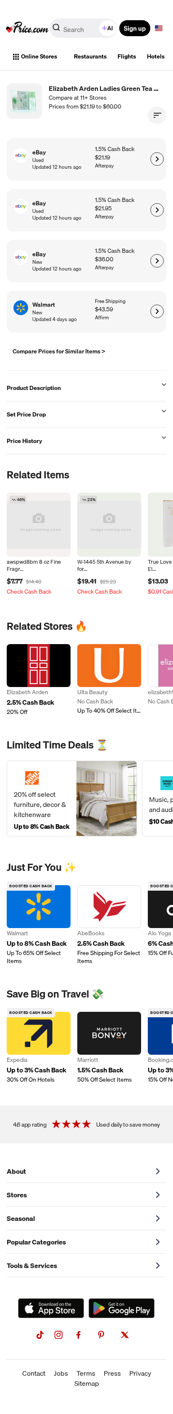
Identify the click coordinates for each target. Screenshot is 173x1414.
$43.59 (104, 309)
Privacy (140, 1373)
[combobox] (84, 28)
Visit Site (157, 159)
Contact (33, 1373)
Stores (17, 1194)
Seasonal (21, 1218)
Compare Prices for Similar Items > (59, 351)
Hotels (156, 56)
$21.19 (102, 157)
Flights (127, 56)
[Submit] (56, 30)
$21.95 (103, 208)
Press (112, 1373)
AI (110, 28)
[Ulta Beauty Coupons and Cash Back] (109, 680)
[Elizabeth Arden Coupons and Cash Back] (39, 680)
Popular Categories (36, 1241)
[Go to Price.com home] (27, 28)
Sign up (135, 28)
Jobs (61, 1373)
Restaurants (90, 56)
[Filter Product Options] (157, 115)
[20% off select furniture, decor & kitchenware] (71, 798)
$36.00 (104, 259)
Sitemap (86, 1383)
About (16, 1171)
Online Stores (39, 56)
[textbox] (159, 28)
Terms (85, 1373)
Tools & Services (32, 1265)
